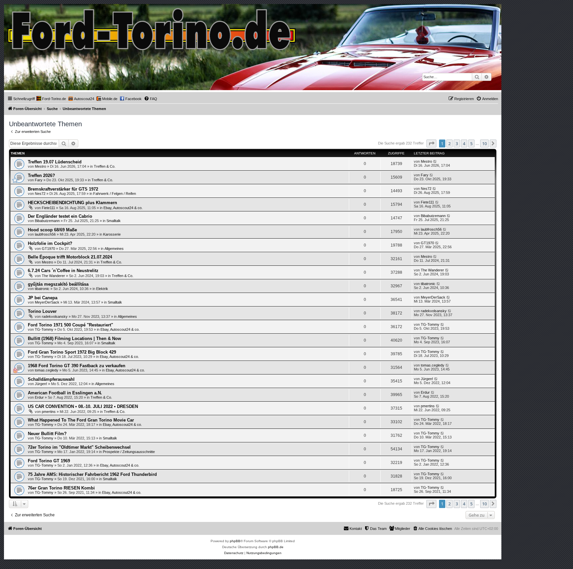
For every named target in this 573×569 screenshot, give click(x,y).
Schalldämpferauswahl (51, 379)
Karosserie (112, 234)
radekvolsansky (55, 316)
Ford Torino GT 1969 (49, 460)
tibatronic (42, 289)
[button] (431, 143)
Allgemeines (114, 249)
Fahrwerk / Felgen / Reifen (114, 194)
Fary (38, 180)
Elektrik (102, 289)
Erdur (39, 397)
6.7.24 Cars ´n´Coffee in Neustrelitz (63, 270)
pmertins (49, 412)
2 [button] (449, 143)
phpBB (235, 541)
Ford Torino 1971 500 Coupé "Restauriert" (70, 324)
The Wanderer (53, 276)
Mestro (40, 166)
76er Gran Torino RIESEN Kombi (61, 487)
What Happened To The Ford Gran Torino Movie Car (81, 420)
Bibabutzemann (47, 221)
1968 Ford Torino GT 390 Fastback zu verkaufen (76, 365)
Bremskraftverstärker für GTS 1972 (63, 189)
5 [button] (471, 143)
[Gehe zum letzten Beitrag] (435, 161)
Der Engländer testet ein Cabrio (60, 216)
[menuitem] (51, 99)
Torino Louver (42, 311)
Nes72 (40, 194)
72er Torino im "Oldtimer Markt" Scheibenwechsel (79, 447)
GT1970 (48, 249)
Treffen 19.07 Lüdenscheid (55, 161)
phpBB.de (276, 547)
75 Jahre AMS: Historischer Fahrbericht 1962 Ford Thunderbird (92, 474)
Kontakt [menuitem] (356, 529)
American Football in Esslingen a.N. (65, 392)
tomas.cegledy (46, 370)
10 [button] (484, 143)
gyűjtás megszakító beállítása (58, 284)
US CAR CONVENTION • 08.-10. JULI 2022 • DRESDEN (83, 406)
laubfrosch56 (45, 234)
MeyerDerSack (47, 302)
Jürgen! (41, 384)
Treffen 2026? (41, 175)
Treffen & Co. (104, 166)
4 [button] (464, 143)
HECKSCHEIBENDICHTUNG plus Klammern (72, 202)
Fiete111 (48, 208)
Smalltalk (113, 221)
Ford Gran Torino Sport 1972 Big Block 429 (72, 352)
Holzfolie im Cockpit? (50, 243)
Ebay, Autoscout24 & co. (123, 208)
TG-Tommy (44, 329)
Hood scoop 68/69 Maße (52, 229)
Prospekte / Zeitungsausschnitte (129, 452)
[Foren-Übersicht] (152, 27)
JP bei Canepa (42, 297)
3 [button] (457, 143)
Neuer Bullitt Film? (47, 433)
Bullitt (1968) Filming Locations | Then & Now (74, 338)
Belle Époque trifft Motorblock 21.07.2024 (70, 257)
